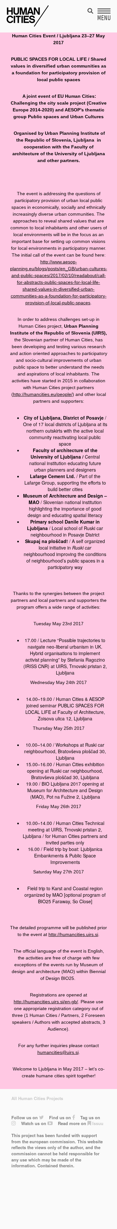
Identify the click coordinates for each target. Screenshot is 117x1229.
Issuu (97, 1123)
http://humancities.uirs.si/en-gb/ (46, 1001)
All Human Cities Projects (37, 1098)
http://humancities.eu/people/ (42, 394)
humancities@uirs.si (58, 1052)
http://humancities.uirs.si (73, 934)
